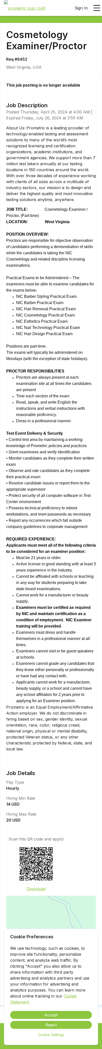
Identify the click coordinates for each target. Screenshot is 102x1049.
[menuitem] (25, 8)
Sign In (81, 7)
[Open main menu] (97, 8)
